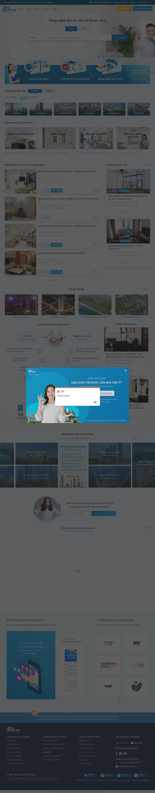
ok (95, 402)
